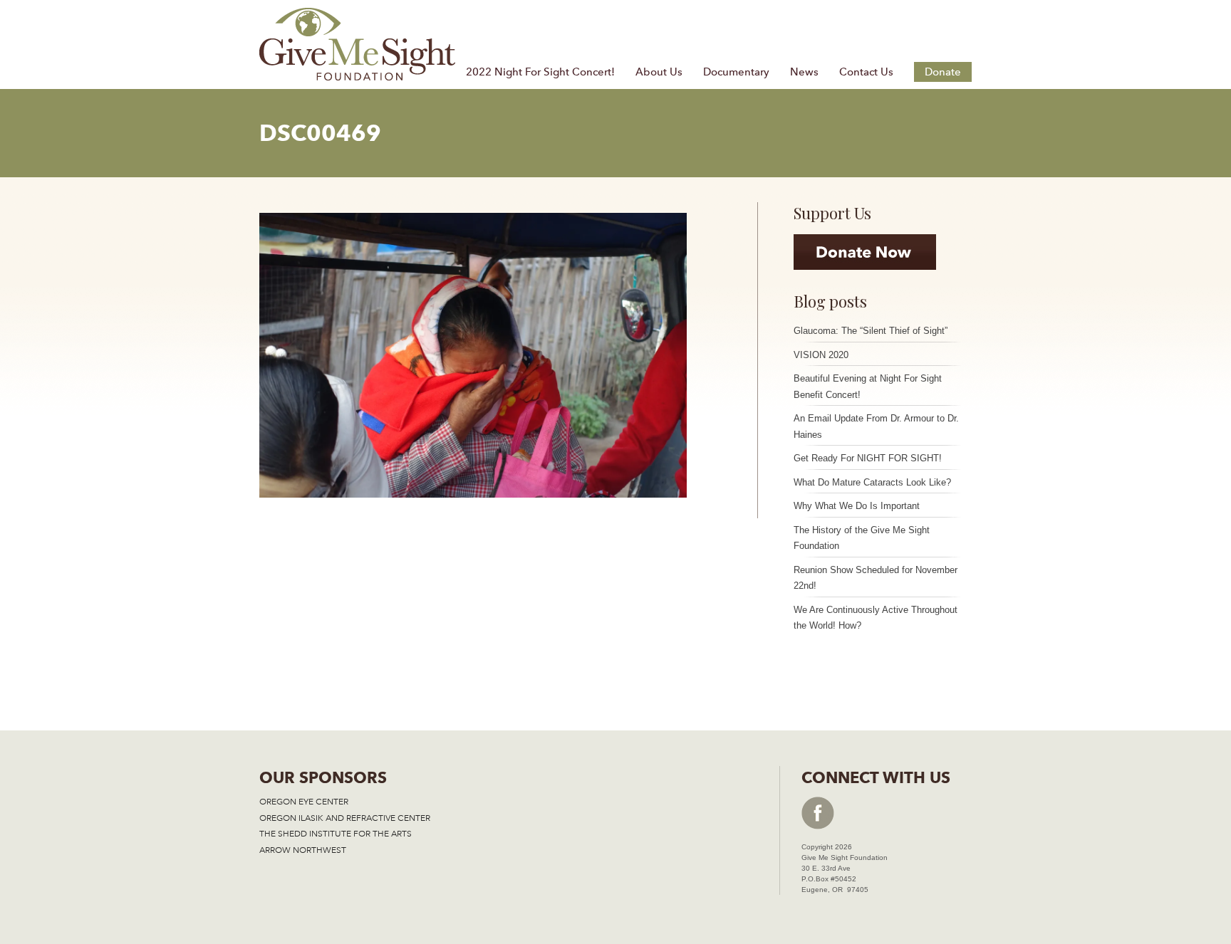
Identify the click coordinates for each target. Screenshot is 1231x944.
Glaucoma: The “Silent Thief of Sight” (870, 330)
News (804, 71)
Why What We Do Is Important (857, 505)
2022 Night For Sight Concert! (540, 71)
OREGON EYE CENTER (303, 802)
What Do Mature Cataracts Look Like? (872, 482)
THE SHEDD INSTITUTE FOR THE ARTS (335, 834)
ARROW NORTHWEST (302, 850)
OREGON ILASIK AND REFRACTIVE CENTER (344, 818)
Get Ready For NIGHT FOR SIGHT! (868, 458)
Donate (943, 71)
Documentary (736, 71)
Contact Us (866, 71)
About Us (658, 71)
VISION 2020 (821, 355)
